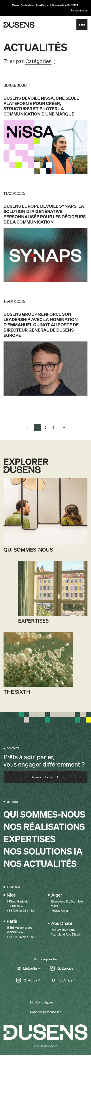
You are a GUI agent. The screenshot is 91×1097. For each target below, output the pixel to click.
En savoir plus (79, 10)
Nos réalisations (44, 826)
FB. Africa (64, 980)
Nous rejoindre (45, 959)
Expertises (29, 839)
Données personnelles (45, 1012)
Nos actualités (40, 863)
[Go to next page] (64, 427)
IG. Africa (30, 980)
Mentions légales (41, 1002)
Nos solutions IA (43, 851)
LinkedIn (30, 968)
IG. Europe (65, 968)
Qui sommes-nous (44, 814)
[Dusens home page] (19, 25)
